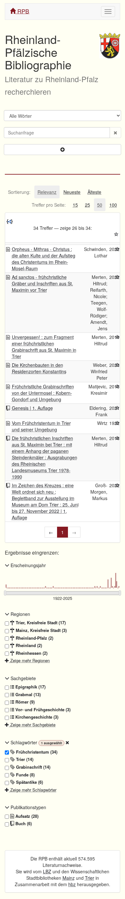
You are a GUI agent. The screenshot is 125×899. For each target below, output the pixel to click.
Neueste (71, 192)
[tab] (19, 192)
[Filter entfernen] (67, 742)
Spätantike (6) (29, 782)
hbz (72, 884)
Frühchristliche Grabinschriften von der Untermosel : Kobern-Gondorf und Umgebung (43, 392)
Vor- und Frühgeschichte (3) (42, 710)
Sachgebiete (22, 678)
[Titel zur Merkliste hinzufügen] (117, 249)
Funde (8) (25, 775)
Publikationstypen (27, 807)
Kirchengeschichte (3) (36, 717)
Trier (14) (24, 759)
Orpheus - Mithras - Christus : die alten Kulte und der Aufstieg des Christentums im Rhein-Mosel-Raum (43, 259)
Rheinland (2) (28, 645)
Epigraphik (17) (30, 687)
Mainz (69, 878)
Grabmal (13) (27, 694)
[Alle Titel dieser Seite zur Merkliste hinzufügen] (116, 234)
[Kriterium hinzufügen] (62, 149)
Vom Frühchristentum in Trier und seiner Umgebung (41, 426)
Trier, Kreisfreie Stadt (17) (40, 623)
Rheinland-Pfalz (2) (33, 638)
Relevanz (47, 192)
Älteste (94, 192)
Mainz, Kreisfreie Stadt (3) (40, 630)
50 (99, 205)
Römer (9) (24, 702)
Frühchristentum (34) (36, 752)
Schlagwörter (23, 742)
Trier (89, 878)
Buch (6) (23, 823)
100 (113, 205)
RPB (22, 11)
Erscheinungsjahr (27, 565)
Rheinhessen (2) (30, 653)
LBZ (47, 871)
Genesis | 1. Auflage (32, 408)
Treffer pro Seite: (49, 205)
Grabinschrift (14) (32, 767)
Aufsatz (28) (26, 816)
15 (75, 205)
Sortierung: (19, 192)
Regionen (19, 614)
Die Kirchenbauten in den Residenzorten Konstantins (39, 368)
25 (87, 205)
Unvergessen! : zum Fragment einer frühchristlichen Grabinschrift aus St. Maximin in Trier (44, 346)
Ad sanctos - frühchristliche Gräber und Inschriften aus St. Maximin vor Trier (42, 283)
